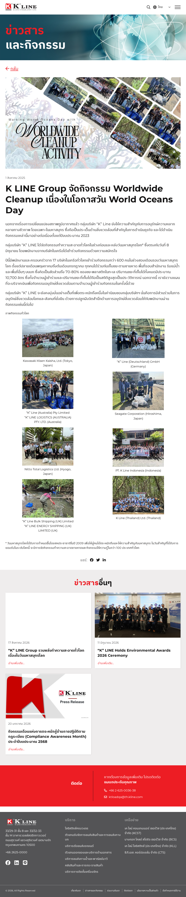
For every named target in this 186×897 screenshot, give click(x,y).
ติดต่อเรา (128, 890)
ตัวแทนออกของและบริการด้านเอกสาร (88, 852)
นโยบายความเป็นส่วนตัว (147, 890)
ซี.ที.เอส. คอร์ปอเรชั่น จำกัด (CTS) (145, 852)
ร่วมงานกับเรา (113, 890)
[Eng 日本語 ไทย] (162, 7)
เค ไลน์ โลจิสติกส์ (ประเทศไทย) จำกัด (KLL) (150, 846)
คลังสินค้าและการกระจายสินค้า (84, 865)
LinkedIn (16, 862)
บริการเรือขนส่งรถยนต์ (79, 846)
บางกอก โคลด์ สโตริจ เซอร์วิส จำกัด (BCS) (151, 839)
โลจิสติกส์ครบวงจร (76, 828)
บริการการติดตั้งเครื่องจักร (81, 871)
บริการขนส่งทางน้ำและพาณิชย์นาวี (86, 859)
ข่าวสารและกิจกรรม (94, 890)
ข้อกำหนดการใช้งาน (172, 890)
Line (25, 862)
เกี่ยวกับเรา (76, 890)
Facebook (8, 862)
